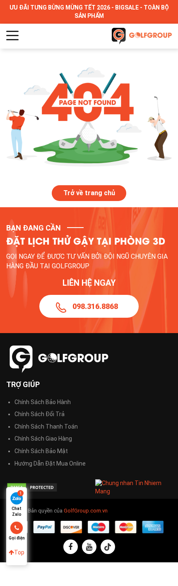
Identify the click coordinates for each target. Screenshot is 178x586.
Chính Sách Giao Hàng (43, 438)
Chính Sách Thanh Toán (46, 426)
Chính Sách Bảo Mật (41, 451)
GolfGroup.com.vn (86, 511)
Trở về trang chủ (89, 193)
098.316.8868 (95, 306)
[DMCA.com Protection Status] (44, 487)
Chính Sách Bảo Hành (42, 402)
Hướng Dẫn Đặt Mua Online (50, 463)
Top (19, 552)
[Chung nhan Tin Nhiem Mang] (133, 486)
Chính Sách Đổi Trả (39, 414)
